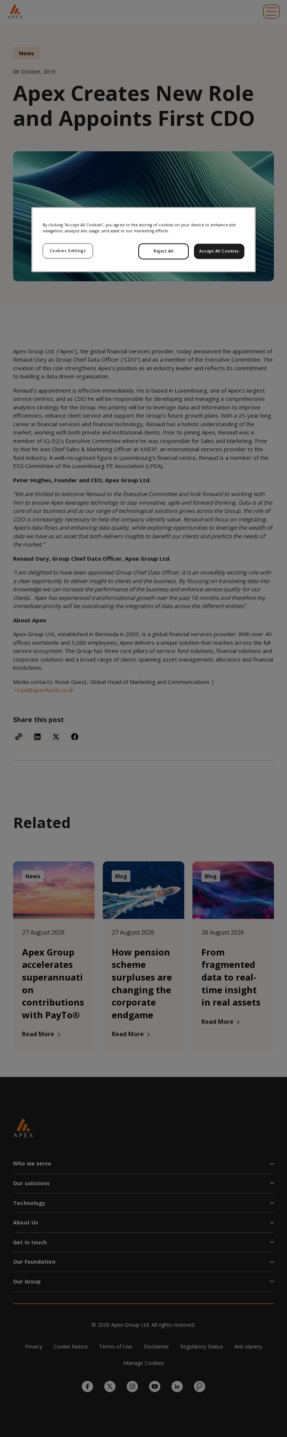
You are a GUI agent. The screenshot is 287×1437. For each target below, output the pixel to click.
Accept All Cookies (219, 251)
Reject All (163, 251)
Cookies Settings (68, 250)
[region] (143, 239)
